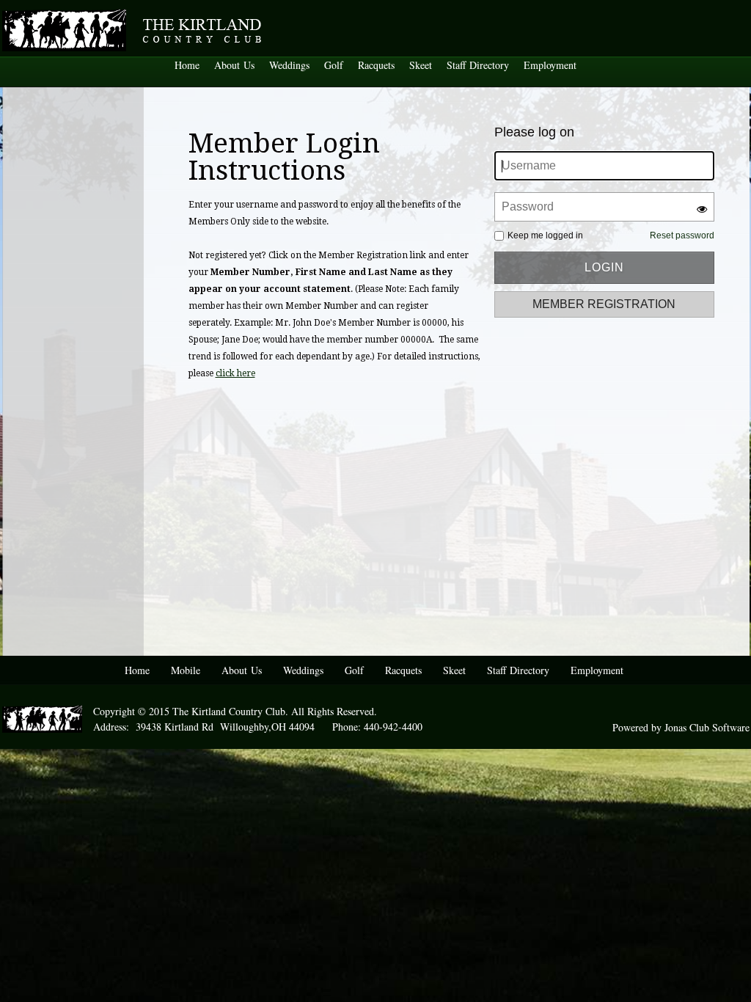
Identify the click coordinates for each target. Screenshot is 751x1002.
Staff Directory (478, 65)
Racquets (376, 65)
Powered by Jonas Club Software (681, 727)
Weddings (289, 65)
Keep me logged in (545, 235)
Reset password (682, 235)
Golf (333, 65)
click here (235, 373)
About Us (234, 65)
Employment (550, 65)
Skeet (420, 65)
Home (187, 65)
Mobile (185, 670)
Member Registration (603, 304)
